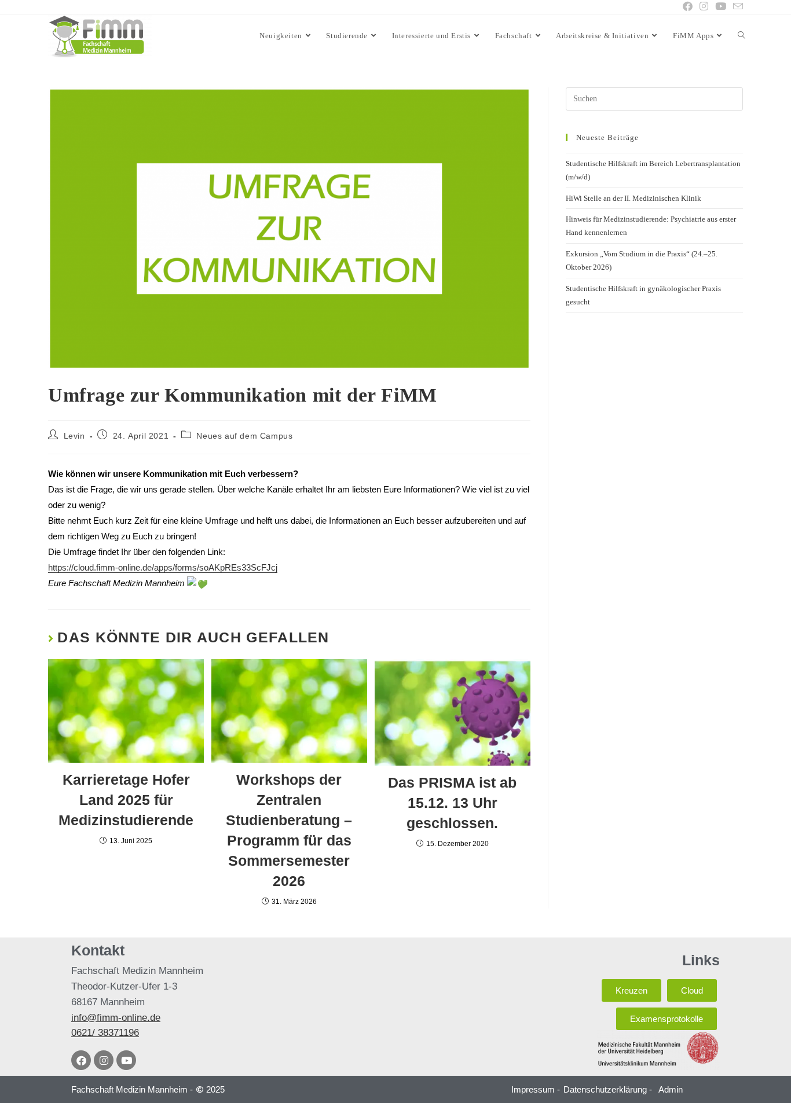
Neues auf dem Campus (244, 435)
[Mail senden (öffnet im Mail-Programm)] (736, 7)
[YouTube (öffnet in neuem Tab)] (721, 7)
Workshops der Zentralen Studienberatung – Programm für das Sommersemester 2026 (289, 830)
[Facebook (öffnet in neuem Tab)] (687, 7)
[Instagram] (103, 1060)
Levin (74, 435)
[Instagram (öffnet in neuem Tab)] (704, 7)
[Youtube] (126, 1060)
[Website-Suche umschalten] (741, 35)
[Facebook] (81, 1060)
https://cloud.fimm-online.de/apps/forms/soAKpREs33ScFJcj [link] (162, 567)
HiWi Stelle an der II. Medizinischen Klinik (633, 198)
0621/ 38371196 (105, 1032)
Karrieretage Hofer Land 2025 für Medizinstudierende (125, 799)
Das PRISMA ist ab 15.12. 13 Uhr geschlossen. (452, 802)
